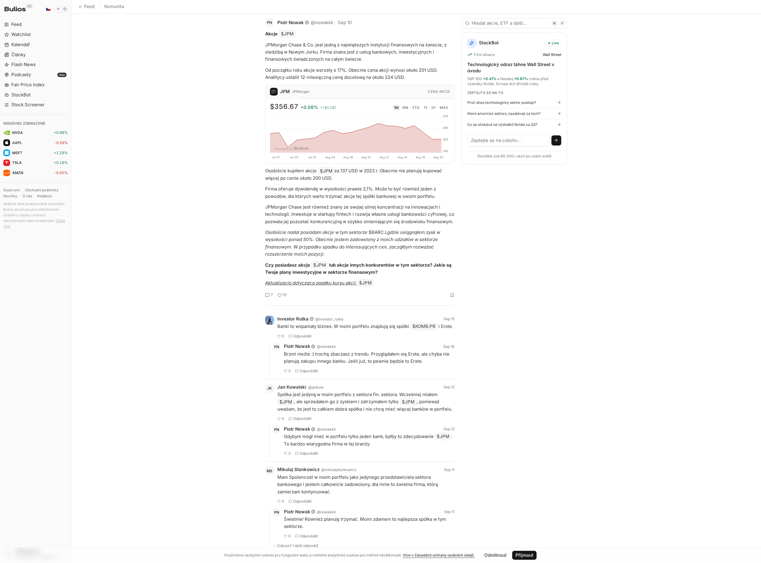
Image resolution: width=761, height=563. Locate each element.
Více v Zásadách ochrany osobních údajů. (439, 555)
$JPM (287, 34)
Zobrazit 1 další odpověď (297, 545)
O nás (27, 196)
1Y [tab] (425, 107)
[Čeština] (48, 9)
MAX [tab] (444, 107)
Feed (89, 6)
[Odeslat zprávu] (556, 140)
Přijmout (524, 555)
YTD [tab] (415, 107)
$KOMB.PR (423, 326)
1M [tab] (396, 107)
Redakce (44, 196)
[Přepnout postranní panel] (71, 281)
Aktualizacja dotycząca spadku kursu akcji (311, 283)
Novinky (10, 196)
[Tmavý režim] (61, 9)
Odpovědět (302, 336)
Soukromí (11, 190)
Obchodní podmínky (42, 190)
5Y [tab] (433, 107)
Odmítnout (495, 555)
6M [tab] (405, 107)
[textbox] (508, 140)
